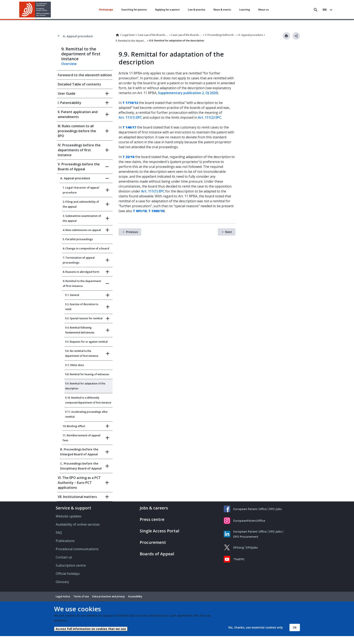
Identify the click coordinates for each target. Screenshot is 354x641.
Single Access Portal (159, 531)
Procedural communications (77, 549)
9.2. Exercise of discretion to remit (81, 306)
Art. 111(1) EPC (130, 117)
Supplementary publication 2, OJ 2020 (187, 93)
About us (263, 9)
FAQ (59, 532)
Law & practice (196, 9)
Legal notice (63, 596)
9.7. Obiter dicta (74, 365)
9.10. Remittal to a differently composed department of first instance (88, 400)
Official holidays (68, 573)
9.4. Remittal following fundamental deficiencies (79, 330)
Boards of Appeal (157, 554)
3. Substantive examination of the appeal (82, 218)
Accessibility (135, 596)
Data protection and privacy (108, 596)
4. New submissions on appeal (82, 230)
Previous (132, 232)
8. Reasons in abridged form (81, 272)
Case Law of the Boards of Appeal (153, 35)
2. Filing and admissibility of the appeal (81, 204)
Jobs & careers (154, 508)
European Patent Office (250, 509)
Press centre (152, 519)
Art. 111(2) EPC (209, 117)
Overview (69, 63)
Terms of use (81, 596)
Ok (295, 627)
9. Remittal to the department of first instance (131, 40)
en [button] (325, 9)
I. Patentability (69, 102)
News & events (222, 9)
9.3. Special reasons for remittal (83, 318)
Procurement (153, 542)
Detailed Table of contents (79, 84)
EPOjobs (252, 547)
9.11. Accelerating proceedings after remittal (86, 414)
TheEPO (238, 559)
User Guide (66, 93)
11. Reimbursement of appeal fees (81, 437)
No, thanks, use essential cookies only (255, 627)
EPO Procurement (245, 537)
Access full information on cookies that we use (91, 629)
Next (228, 232)
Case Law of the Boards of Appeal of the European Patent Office (186, 35)
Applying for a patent (167, 9)
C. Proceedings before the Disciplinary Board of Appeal (81, 465)
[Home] (35, 9)
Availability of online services (78, 524)
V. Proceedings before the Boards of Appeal (220, 35)
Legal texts (128, 35)
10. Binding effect (74, 426)
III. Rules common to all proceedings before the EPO (77, 131)
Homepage (106, 9)
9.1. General (72, 295)
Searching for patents (134, 9)
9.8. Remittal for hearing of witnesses (87, 374)
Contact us (64, 557)
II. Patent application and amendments (78, 114)
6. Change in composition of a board (86, 248)
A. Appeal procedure (78, 36)
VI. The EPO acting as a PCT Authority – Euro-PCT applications (79, 482)
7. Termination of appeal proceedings (79, 260)
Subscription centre (71, 565)
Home (117, 35)
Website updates (69, 516)
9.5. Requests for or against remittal (86, 341)
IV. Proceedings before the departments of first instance (79, 150)
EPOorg (238, 547)
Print (286, 36)
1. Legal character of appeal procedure (81, 190)
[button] (51, 10)
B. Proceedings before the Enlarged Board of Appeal (79, 451)
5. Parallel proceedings (78, 239)
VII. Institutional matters (77, 496)
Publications (65, 541)
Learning (244, 9)
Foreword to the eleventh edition (85, 75)
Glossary (62, 582)
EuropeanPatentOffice (249, 521)
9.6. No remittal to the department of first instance (81, 353)
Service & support (73, 508)
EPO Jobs (275, 509)
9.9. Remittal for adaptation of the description (85, 386)
